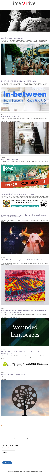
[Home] (24, 3)
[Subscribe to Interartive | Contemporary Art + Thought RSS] (25, 425)
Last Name (4, 456)
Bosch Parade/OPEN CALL (10, 159)
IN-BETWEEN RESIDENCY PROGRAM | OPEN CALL (18, 81)
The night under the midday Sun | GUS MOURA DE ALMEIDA (21, 260)
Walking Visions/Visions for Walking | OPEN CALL (18, 194)
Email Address (5, 447)
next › (17, 420)
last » (20, 420)
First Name (4, 452)
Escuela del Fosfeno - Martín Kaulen (13, 374)
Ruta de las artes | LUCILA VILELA (12, 38)
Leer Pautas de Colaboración (20, 440)
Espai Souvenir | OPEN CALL (10, 116)
